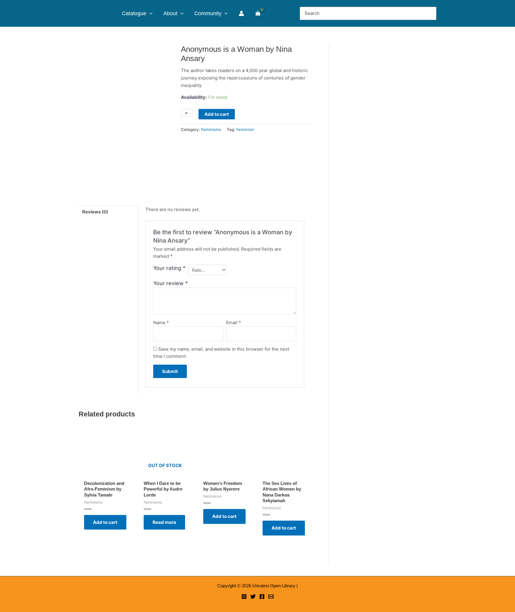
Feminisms (211, 129)
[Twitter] (253, 596)
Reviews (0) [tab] (95, 212)
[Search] (431, 13)
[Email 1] (271, 596)
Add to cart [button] (105, 522)
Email (233, 322)
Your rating (169, 268)
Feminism (245, 129)
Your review (170, 283)
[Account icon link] (241, 13)
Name (161, 322)
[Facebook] (262, 596)
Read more (164, 522)
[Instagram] (244, 596)
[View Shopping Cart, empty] (258, 13)
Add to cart (216, 114)
